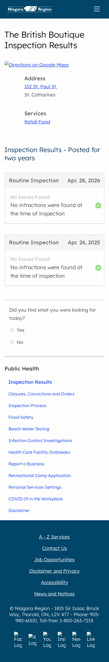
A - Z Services (54, 537)
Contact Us (54, 548)
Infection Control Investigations (40, 440)
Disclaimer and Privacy (54, 571)
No (20, 342)
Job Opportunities (54, 560)
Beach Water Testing (28, 428)
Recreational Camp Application (39, 475)
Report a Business (26, 463)
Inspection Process (27, 405)
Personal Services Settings (34, 487)
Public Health (21, 368)
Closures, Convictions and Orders (41, 393)
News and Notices (54, 594)
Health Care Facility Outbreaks (39, 452)
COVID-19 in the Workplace (35, 498)
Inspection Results (30, 382)
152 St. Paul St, (40, 86)
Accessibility (54, 582)
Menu (98, 9)
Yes (21, 330)
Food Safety (20, 417)
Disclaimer (19, 510)
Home (29, 9)
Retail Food (37, 122)
